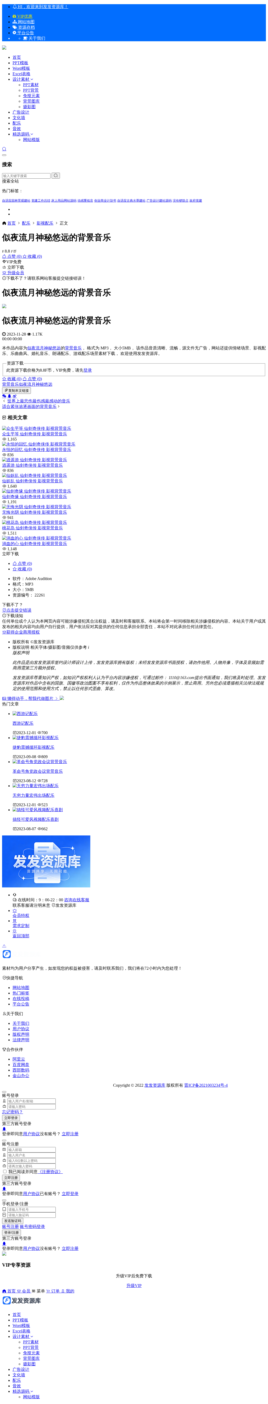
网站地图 (26, 22)
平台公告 (25, 33)
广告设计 (21, 112)
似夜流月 (35, 348)
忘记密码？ (12, 1112)
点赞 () (14, 256)
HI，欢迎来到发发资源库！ (42, 6)
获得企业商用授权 (23, 632)
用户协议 (21, 1029)
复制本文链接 (18, 391)
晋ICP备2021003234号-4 (206, 1085)
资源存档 (26, 27)
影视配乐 (45, 223)
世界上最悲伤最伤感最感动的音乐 (38, 401)
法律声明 (21, 1040)
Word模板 (21, 68)
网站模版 (31, 139)
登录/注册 (11, 1233)
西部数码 (21, 1070)
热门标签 (21, 993)
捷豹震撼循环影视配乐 (33, 747)
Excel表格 (21, 74)
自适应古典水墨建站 (131, 200)
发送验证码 (12, 1221)
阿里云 (19, 1059)
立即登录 (11, 1118)
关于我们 (21, 1023)
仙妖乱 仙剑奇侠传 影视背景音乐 (32, 481)
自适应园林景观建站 (16, 200)
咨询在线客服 (76, 900)
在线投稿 (21, 998)
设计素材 (21, 79)
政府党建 (195, 200)
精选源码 (21, 134)
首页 (17, 57)
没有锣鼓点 (180, 200)
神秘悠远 (52, 348)
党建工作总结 (40, 200)
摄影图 (29, 106)
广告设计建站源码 (159, 200)
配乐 (17, 123)
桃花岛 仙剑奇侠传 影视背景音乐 (32, 528)
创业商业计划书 (105, 200)
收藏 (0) (34, 256)
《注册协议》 (50, 1171)
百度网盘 (21, 1064)
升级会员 (15, 273)
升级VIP (134, 1285)
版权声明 (21, 1034)
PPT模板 (20, 63)
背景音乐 (73, 348)
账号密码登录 (32, 1226)
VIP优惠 (24, 16)
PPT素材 (31, 85)
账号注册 (10, 1226)
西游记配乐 (23, 723)
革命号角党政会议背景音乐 (38, 771)
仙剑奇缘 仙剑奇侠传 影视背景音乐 (34, 496)
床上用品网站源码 (63, 200)
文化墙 (19, 117)
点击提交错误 (18, 610)
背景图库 (31, 101)
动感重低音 (85, 200)
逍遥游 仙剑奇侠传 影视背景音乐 (32, 465)
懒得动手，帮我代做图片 (30, 698)
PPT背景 (31, 90)
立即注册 (70, 1134)
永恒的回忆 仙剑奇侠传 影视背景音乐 (36, 449)
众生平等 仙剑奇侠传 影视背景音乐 (34, 434)
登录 (87, 370)
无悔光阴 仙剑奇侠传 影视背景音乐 (34, 512)
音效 (17, 128)
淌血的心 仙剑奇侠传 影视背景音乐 (34, 543)
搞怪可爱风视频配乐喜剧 (36, 819)
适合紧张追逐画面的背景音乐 (29, 406)
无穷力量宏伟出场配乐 (33, 795)
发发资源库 (65, 905)
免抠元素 (31, 95)
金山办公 (21, 1075)
